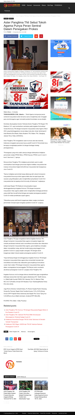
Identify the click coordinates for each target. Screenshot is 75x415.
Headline (12, 16)
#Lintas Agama (31, 331)
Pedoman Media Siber (33, 413)
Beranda (6, 16)
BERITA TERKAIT (10, 377)
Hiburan (44, 5)
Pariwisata (7, 10)
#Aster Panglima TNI (14, 331)
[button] (69, 8)
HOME (23, 5)
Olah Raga (50, 5)
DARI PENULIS (21, 377)
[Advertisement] (60, 27)
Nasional (29, 5)
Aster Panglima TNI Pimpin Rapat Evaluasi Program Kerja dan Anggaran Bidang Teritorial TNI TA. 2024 (10, 395)
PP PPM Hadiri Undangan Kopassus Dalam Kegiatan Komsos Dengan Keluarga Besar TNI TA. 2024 (41, 395)
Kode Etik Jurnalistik (45, 413)
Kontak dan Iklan (63, 413)
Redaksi (9, 32)
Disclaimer (54, 413)
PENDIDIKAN (58, 5)
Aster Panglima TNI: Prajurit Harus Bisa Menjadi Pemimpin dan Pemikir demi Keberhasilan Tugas (25, 395)
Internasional (36, 5)
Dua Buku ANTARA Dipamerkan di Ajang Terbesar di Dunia (38, 350)
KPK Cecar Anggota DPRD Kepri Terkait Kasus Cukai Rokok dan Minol (13, 351)
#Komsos (23, 331)
